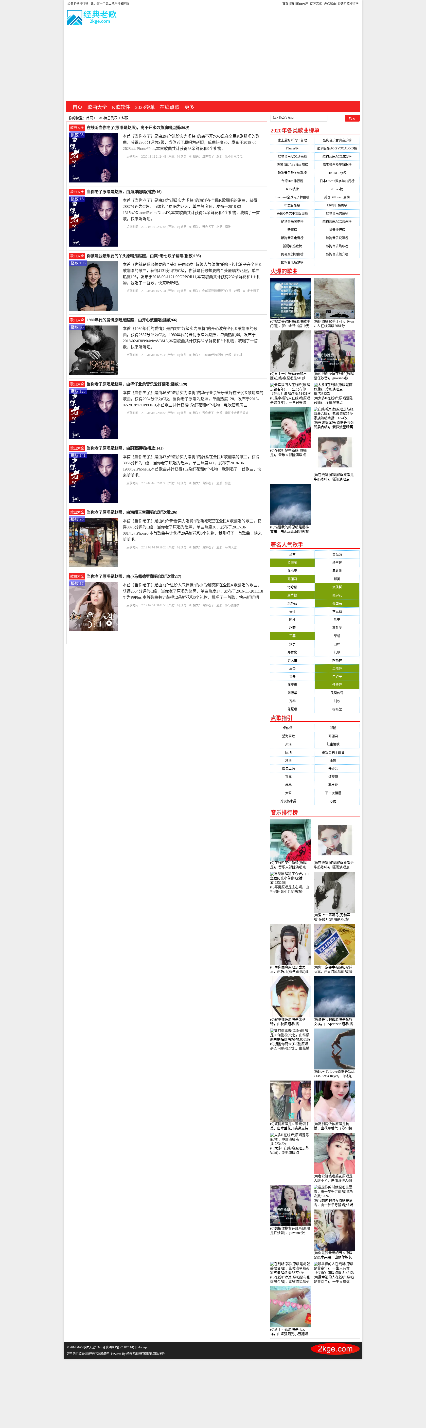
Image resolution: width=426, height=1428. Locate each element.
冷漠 (292, 760)
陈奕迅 (292, 685)
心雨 (337, 801)
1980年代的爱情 (212, 355)
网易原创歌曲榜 (292, 254)
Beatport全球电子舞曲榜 (292, 197)
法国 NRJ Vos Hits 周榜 (292, 164)
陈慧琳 (292, 709)
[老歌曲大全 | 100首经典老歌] (92, 18)
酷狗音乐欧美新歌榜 (337, 164)
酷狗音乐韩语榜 (337, 213)
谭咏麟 (292, 587)
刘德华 (292, 693)
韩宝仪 (337, 785)
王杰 (292, 668)
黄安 (292, 676)
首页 (285, 3)
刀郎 (337, 644)
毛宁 (337, 619)
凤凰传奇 (337, 693)
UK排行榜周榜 (337, 205)
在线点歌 (169, 107)
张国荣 (337, 603)
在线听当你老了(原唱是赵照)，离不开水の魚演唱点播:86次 (138, 128)
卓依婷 (337, 668)
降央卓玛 (292, 768)
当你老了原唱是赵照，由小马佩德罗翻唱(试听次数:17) (134, 576)
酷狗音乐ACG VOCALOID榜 (337, 148)
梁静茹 (292, 603)
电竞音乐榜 (292, 205)
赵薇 (292, 628)
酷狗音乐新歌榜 (292, 262)
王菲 (292, 636)
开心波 (238, 355)
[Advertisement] (213, 64)
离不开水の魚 (234, 156)
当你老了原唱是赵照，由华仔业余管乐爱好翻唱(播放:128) (137, 384)
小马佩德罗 (232, 605)
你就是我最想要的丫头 (217, 291)
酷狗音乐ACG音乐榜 (337, 221)
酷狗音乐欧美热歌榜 (292, 173)
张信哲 (337, 587)
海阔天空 (231, 547)
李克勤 (337, 611)
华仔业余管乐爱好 (236, 413)
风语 (292, 744)
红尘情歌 (337, 744)
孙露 (292, 776)
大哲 (292, 793)
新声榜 (292, 230)
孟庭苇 (292, 562)
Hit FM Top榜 (337, 173)
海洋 (228, 227)
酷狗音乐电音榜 (292, 238)
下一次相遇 (337, 793)
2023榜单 (145, 107)
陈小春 (292, 571)
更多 (189, 107)
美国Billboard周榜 (337, 197)
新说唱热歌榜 (292, 246)
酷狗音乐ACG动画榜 (292, 156)
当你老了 (208, 156)
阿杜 (292, 619)
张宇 (292, 644)
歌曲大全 (97, 107)
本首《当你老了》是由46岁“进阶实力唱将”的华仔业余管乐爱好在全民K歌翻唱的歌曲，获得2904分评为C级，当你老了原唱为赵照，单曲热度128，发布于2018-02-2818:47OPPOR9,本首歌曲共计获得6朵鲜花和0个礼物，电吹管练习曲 (193, 399)
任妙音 (337, 768)
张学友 (337, 595)
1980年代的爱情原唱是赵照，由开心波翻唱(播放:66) (132, 320)
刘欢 (337, 701)
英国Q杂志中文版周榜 (292, 213)
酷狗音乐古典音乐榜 (337, 140)
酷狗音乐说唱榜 (337, 238)
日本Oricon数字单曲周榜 (337, 181)
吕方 (292, 554)
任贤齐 (337, 685)
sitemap (142, 1347)
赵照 (219, 156)
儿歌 (337, 652)
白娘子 (337, 676)
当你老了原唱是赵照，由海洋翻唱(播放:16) (124, 192)
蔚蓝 (228, 483)
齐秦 (292, 701)
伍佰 (292, 611)
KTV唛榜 (292, 189)
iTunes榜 (292, 148)
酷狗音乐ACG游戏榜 (337, 156)
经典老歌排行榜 (348, 3)
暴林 (292, 785)
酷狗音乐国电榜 (292, 221)
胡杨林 (337, 660)
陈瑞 (292, 752)
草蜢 (337, 636)
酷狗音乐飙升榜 (337, 254)
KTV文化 (316, 3)
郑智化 (292, 652)
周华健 (292, 595)
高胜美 (337, 628)
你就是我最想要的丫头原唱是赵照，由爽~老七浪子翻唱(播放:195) (144, 256)
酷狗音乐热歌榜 (337, 246)
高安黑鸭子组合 (337, 752)
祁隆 (337, 728)
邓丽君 (292, 579)
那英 (337, 579)
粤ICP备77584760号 (122, 1347)
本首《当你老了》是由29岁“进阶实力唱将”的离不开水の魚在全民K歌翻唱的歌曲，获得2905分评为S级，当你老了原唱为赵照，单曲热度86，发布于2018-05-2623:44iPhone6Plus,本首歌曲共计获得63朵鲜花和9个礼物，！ (191, 142)
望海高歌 (292, 736)
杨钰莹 (337, 709)
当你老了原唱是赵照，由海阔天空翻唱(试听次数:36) (132, 512)
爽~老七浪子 (251, 291)
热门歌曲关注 (299, 3)
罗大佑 (292, 660)
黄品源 (337, 554)
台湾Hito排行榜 (292, 181)
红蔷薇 (337, 776)
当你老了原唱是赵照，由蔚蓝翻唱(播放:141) (125, 448)
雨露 (337, 760)
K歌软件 (121, 107)
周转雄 (337, 571)
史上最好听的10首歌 (292, 140)
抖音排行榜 (337, 230)
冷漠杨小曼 (292, 801)
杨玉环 (337, 562)
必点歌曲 (330, 3)
